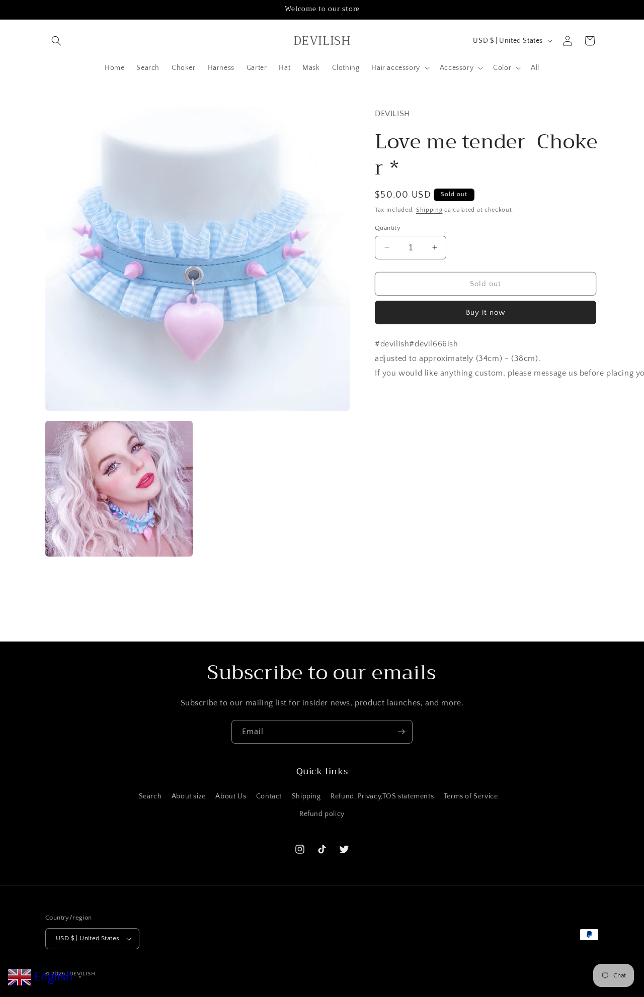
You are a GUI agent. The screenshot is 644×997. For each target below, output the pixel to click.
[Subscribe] (401, 732)
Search (150, 796)
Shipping (429, 209)
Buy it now (485, 312)
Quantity (387, 227)
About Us (230, 796)
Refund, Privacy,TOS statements (382, 796)
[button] (56, 41)
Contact (269, 796)
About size (189, 796)
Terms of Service (471, 796)
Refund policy (322, 814)
